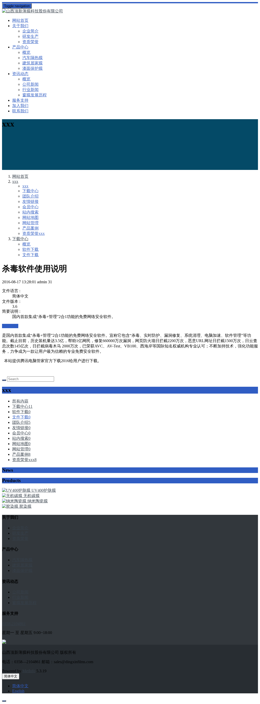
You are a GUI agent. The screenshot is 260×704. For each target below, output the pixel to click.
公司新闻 (30, 84)
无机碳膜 (31, 496)
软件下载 (30, 249)
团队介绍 (30, 196)
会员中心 (30, 207)
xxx (15, 181)
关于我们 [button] (20, 26)
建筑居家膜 (32, 63)
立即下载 (10, 326)
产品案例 (30, 228)
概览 (26, 52)
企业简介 (30, 31)
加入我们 (20, 105)
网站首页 (20, 20)
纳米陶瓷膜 (37, 501)
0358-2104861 (14, 624)
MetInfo (28, 671)
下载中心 (30, 191)
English (18, 691)
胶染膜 (25, 506)
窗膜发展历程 (34, 95)
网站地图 (30, 217)
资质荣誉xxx (33, 233)
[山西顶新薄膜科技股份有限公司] (130, 11)
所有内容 (20, 401)
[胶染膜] (10, 506)
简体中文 (10, 676)
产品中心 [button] (20, 47)
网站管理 (30, 223)
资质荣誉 (30, 42)
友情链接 (30, 201)
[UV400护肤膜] (16, 490)
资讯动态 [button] (20, 74)
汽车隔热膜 (32, 58)
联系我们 (20, 111)
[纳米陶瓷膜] (14, 501)
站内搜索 (30, 212)
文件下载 (30, 255)
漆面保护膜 (32, 68)
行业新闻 (30, 89)
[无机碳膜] (12, 496)
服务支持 (20, 100)
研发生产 (30, 36)
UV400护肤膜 (43, 490)
